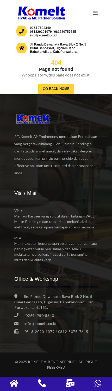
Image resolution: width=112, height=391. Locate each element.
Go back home (56, 89)
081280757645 (65, 32)
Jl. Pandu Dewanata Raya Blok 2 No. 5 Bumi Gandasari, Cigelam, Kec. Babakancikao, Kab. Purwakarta (58, 48)
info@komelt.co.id (43, 35)
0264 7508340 (40, 28)
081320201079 (41, 32)
